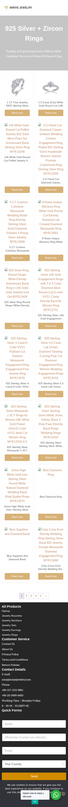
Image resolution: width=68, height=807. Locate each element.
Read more (17, 112)
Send (34, 776)
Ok (35, 801)
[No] (63, 794)
